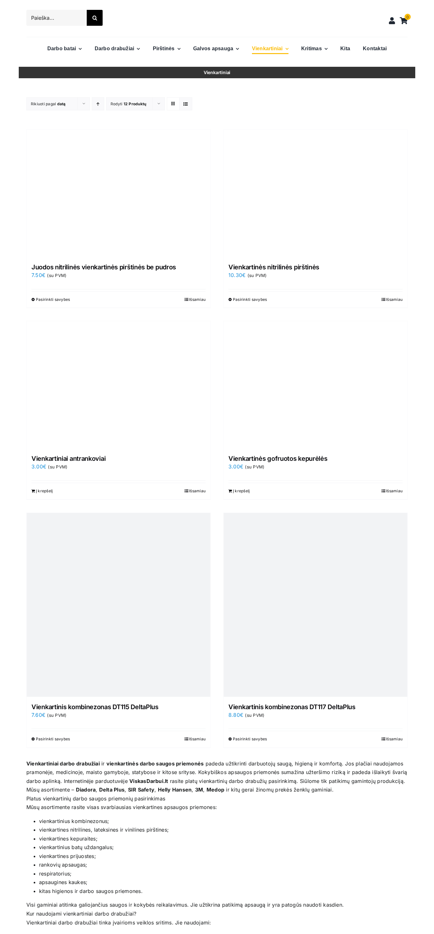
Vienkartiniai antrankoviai (68, 458)
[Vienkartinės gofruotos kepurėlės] (315, 384)
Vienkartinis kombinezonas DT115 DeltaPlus (95, 707)
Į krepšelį (44, 490)
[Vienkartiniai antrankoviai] (118, 384)
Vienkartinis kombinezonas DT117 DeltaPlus (292, 707)
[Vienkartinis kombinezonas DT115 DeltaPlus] (118, 605)
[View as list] (186, 104)
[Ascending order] (98, 103)
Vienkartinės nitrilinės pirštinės (273, 267)
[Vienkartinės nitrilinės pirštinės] (315, 193)
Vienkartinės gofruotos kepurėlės (277, 458)
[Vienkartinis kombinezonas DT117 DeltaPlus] (315, 605)
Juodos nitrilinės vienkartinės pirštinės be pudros (103, 267)
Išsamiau (197, 299)
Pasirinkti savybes (53, 299)
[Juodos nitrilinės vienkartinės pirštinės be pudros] (118, 193)
